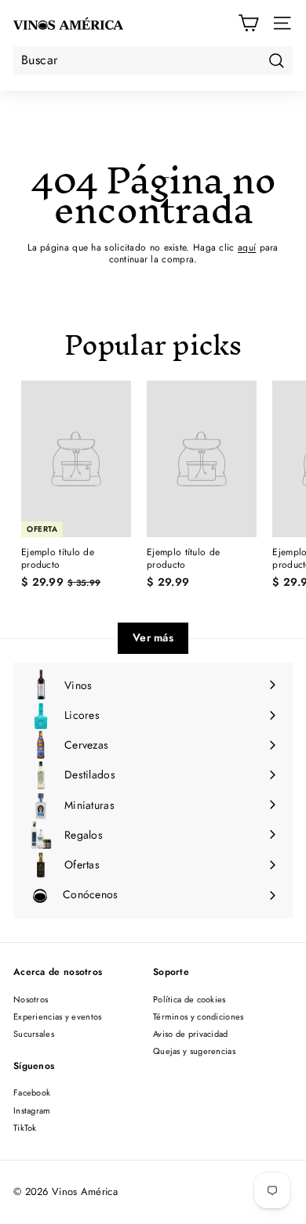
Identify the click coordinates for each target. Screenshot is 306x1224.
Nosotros (30, 999)
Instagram (32, 1110)
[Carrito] (248, 23)
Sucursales (33, 1033)
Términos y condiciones (198, 1016)
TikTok (25, 1127)
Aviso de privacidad (190, 1033)
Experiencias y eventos (57, 1016)
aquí (247, 247)
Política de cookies (189, 999)
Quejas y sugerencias (194, 1051)
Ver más (153, 637)
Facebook (31, 1092)
